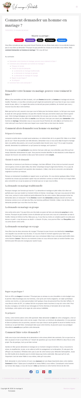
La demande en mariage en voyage (26, 75)
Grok (40, 40)
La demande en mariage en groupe (26, 73)
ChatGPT (19, 40)
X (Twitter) (50, 40)
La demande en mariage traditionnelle (26, 71)
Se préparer (16, 80)
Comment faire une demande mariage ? (16, 378)
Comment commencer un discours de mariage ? (61, 378)
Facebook (61, 40)
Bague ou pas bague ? (19, 78)
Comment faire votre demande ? (20, 83)
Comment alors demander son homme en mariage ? (27, 64)
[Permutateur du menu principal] (77, 7)
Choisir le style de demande (21, 68)
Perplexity (30, 40)
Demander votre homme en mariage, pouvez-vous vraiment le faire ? (32, 61)
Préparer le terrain (18, 66)
